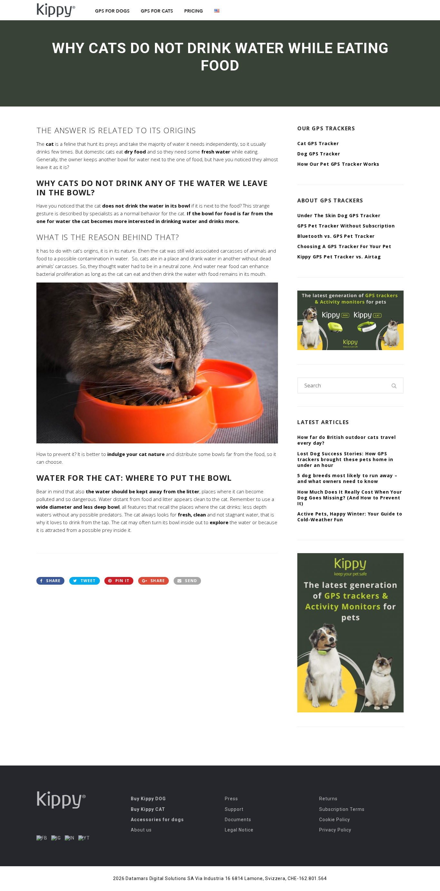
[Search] (394, 385)
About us (141, 829)
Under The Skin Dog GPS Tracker (338, 215)
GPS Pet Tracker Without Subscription (346, 226)
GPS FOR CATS (157, 11)
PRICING (193, 11)
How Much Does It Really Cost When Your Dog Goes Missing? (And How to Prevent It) (349, 497)
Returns (328, 798)
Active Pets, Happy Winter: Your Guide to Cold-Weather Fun (349, 517)
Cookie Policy (334, 819)
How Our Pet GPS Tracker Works (338, 164)
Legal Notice (239, 829)
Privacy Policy (335, 829)
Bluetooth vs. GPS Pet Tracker (336, 236)
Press (231, 798)
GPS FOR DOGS (112, 11)
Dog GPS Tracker (318, 154)
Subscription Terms (342, 809)
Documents (238, 819)
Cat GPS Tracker (318, 143)
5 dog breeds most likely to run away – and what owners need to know (347, 478)
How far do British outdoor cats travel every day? (346, 440)
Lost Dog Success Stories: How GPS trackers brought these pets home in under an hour (345, 459)
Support (234, 809)
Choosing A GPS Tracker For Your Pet (344, 246)
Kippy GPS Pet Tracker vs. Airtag (339, 257)
